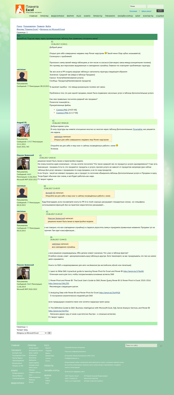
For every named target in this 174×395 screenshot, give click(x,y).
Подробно (48, 351)
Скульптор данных (18, 378)
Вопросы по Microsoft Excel (52, 29)
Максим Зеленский (25, 155)
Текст (30, 375)
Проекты (97, 16)
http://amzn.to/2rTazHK (133, 271)
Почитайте (137, 129)
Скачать (48, 358)
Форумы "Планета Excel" (27, 29)
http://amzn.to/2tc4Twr (59, 311)
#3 (40, 155)
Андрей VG (22, 122)
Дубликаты (32, 360)
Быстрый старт (17, 353)
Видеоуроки (57, 16)
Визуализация (17, 363)
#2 (53, 120)
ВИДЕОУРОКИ (17, 383)
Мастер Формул (17, 358)
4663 (29, 174)
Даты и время (33, 353)
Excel (47, 378)
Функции (32, 380)
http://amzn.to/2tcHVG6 (109, 292)
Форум (70, 16)
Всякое (31, 382)
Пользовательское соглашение (75, 347)
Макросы (32, 370)
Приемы (44, 16)
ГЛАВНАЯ (15, 345)
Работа (47, 381)
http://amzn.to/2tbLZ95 (59, 283)
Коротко (48, 348)
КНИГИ (14, 370)
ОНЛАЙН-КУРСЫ (51, 370)
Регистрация (133, 11)
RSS (18, 35)
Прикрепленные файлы (60, 105)
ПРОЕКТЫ (48, 365)
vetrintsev (21, 69)
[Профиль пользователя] (22, 80)
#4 (45, 186)
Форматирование (34, 377)
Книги (87, 16)
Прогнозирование (18, 360)
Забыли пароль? (146, 11)
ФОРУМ (47, 375)
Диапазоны (32, 358)
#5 (47, 211)
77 (28, 86)
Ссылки (160, 16)
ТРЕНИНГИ (16, 350)
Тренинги (110, 16)
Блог (138, 16)
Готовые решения (18, 373)
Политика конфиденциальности (75, 351)
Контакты (148, 16)
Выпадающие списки (36, 350)
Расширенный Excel (18, 355)
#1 (52, 41)
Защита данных (34, 363)
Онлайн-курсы (125, 16)
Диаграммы (33, 355)
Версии (47, 353)
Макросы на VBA (17, 366)
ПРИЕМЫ (32, 345)
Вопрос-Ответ (49, 356)
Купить (47, 361)
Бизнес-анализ (33, 348)
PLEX (79, 16)
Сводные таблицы (35, 372)
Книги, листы (33, 367)
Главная (33, 16)
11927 (29, 141)
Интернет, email (34, 365)
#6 (51, 237)
